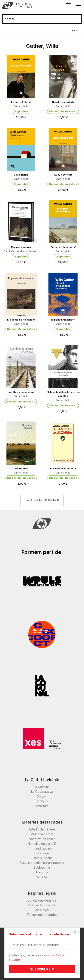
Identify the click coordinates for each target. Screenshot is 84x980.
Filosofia (42, 872)
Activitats (42, 806)
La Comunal (42, 787)
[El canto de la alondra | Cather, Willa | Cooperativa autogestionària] (63, 443)
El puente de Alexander (21, 319)
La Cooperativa (42, 791)
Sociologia (42, 853)
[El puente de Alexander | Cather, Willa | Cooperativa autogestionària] (21, 294)
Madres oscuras (21, 247)
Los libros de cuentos (21, 392)
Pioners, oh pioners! (63, 247)
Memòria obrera (42, 834)
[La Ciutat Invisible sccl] (17, 6)
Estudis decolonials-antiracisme (42, 862)
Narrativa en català (42, 839)
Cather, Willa (21, 106)
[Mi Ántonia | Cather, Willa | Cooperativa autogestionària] (21, 443)
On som (42, 796)
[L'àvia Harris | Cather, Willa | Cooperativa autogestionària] (21, 149)
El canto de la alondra (63, 468)
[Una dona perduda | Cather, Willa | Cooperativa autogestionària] (63, 76)
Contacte (42, 801)
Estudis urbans (42, 858)
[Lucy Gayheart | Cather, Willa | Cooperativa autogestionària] (63, 149)
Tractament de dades (42, 915)
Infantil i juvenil (42, 848)
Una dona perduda (63, 102)
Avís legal (42, 910)
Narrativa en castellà (42, 843)
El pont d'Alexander (63, 319)
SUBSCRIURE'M (42, 969)
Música (42, 877)
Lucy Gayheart (63, 174)
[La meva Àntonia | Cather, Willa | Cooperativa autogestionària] (21, 76)
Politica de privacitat (42, 905)
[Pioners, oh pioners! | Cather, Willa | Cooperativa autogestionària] (63, 221)
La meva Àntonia (21, 102)
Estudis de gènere (42, 829)
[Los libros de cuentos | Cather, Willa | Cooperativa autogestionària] (21, 366)
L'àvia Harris (21, 174)
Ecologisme (42, 867)
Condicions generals (42, 900)
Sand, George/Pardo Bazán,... (21, 251)
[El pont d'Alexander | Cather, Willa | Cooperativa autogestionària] (63, 294)
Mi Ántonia (21, 468)
